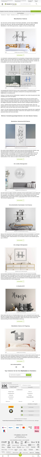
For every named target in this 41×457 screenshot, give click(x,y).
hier (7, 59)
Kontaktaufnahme (11, 393)
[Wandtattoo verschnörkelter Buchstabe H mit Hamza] (21, 219)
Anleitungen (11, 11)
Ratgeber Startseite (4, 11)
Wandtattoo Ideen (18, 11)
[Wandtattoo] (10, 4)
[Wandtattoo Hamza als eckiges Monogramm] (21, 259)
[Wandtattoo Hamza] (21, 39)
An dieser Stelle (21, 196)
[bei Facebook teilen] (21, 367)
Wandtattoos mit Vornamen (24, 14)
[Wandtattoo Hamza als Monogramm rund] (21, 177)
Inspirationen (31, 411)
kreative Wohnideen (26, 11)
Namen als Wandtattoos (36, 11)
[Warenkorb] (38, 455)
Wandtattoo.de (3, 14)
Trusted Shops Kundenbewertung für (12, 420)
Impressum (11, 398)
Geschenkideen (20, 13)
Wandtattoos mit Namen (15, 14)
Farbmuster (11, 395)
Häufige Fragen (11, 391)
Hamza (33, 14)
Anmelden (30, 387)
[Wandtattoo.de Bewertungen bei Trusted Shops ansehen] (11, 412)
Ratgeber (8, 14)
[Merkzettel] (32, 455)
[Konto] (2, 455)
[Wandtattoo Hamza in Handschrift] (21, 300)
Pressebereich (30, 393)
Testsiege (30, 395)
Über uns (30, 391)
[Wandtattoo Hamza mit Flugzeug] (21, 340)
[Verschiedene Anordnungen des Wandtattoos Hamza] (21, 75)
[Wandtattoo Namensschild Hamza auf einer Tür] (21, 135)
